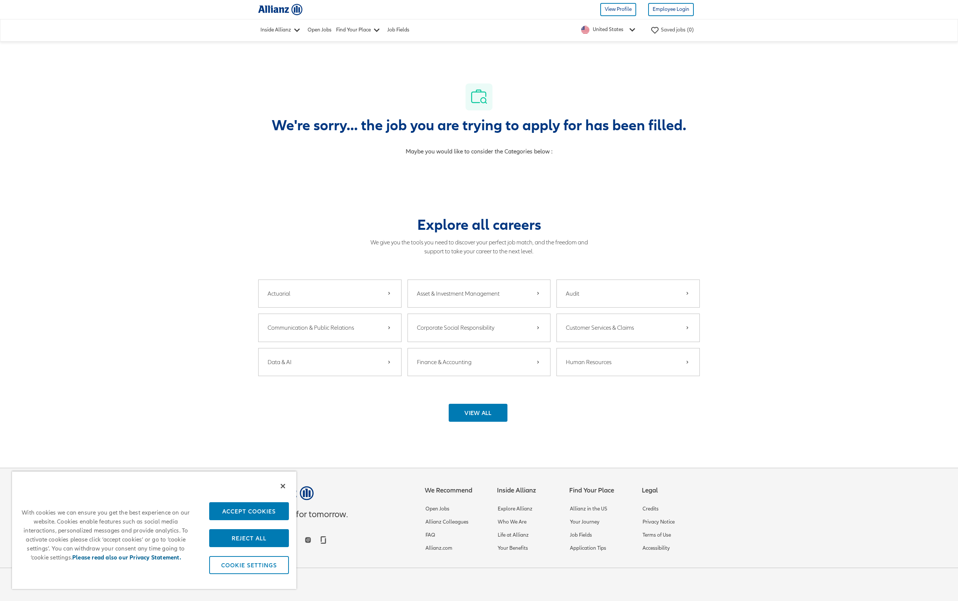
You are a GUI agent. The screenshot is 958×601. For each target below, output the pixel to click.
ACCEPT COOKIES (249, 511)
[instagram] (308, 540)
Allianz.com (438, 548)
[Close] (283, 486)
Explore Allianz (515, 509)
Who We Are (512, 522)
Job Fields (398, 30)
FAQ (430, 535)
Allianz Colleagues (447, 522)
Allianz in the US (588, 509)
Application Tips (588, 548)
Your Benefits (513, 548)
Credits (651, 509)
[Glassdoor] (323, 540)
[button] (478, 413)
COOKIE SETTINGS (249, 565)
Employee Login (671, 9)
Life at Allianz (513, 535)
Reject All (249, 538)
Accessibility (656, 548)
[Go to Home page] (280, 9)
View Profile (618, 9)
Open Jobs (320, 30)
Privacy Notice (659, 522)
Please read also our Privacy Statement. (126, 557)
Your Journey (584, 522)
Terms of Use (657, 535)
